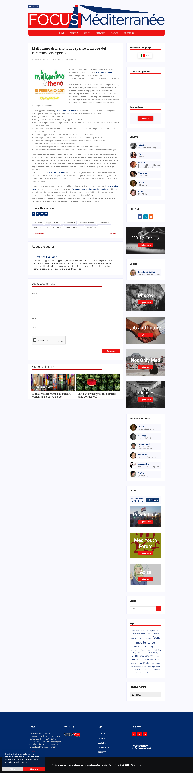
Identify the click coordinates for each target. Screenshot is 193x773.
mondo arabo (143, 660)
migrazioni (156, 656)
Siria (159, 666)
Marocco (145, 653)
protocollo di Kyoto (41, 227)
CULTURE (114, 33)
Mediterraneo (138, 656)
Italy (159, 649)
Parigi (131, 667)
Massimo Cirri (104, 223)
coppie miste (140, 634)
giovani (132, 650)
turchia (157, 670)
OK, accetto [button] (34, 769)
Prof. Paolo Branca (146, 271)
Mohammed (144, 444)
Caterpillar (38, 223)
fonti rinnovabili (69, 223)
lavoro (135, 653)
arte (141, 630)
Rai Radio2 (57, 227)
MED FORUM (103, 747)
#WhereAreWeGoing (147, 147)
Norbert (142, 162)
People (141, 157)
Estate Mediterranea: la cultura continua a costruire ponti (51, 395)
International (143, 175)
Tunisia (152, 669)
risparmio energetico (74, 227)
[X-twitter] (34, 6)
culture (152, 633)
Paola (140, 154)
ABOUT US (74, 33)
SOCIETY (87, 33)
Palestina (133, 663)
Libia (139, 653)
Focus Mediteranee (147, 638)
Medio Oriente (153, 653)
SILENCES (102, 752)
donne (157, 633)
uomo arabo (138, 673)
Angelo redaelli (136, 631)
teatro (133, 670)
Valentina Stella (150, 672)
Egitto (133, 637)
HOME (61, 33)
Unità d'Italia (91, 227)
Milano (135, 659)
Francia (159, 647)
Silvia (141, 182)
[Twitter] (139, 734)
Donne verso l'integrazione (149, 466)
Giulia (141, 191)
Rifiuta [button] (12, 769)
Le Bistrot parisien (146, 429)
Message (35, 293)
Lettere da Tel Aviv (145, 438)
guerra (136, 650)
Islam (150, 649)
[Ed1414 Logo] (96, 16)
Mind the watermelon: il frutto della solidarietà (96, 395)
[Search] (158, 608)
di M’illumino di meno (66, 110)
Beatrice (142, 435)
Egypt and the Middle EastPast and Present (149, 166)
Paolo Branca (156, 663)
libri (142, 653)
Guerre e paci (143, 476)
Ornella (141, 144)
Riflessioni (142, 185)
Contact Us (129, 33)
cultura (146, 633)
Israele (154, 649)
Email (34, 327)
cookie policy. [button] (26, 762)
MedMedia (142, 194)
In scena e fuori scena (147, 457)
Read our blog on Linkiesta (137, 499)
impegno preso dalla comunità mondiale (90, 189)
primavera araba (141, 667)
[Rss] (37, 6)
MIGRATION (100, 33)
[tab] (145, 118)
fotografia (152, 646)
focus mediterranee (148, 640)
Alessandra (143, 464)
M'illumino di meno (87, 223)
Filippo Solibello (52, 223)
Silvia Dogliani (152, 666)
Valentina (142, 173)
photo (135, 667)
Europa (139, 638)
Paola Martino (144, 663)
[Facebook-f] (134, 734)
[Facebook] (30, 6)
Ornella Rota (153, 659)
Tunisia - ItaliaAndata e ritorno (145, 448)
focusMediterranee (139, 646)
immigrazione (143, 650)
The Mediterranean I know (149, 274)
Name (34, 318)
